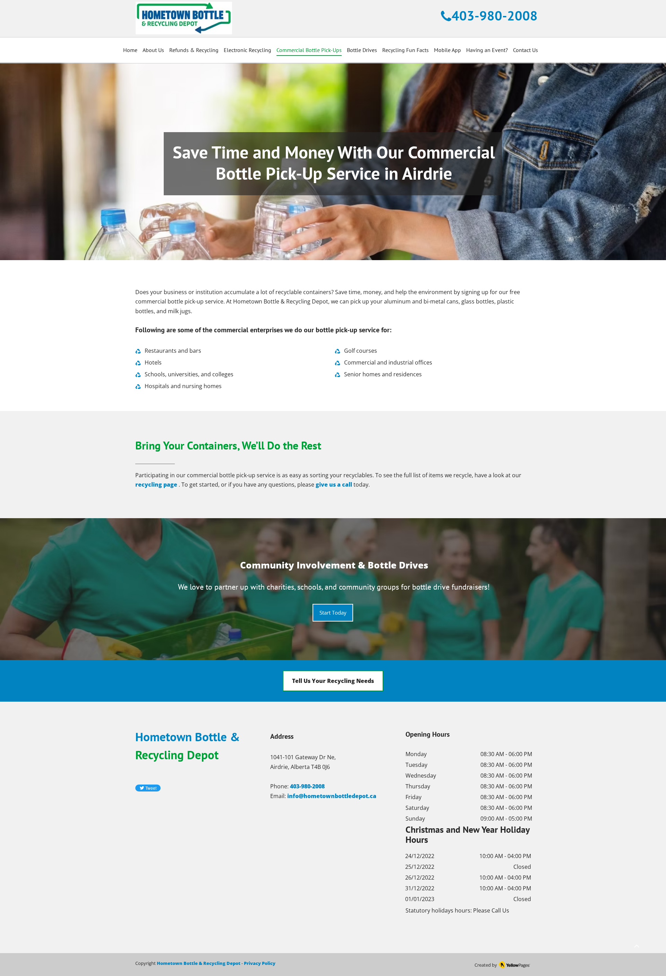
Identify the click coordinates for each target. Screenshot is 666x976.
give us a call (334, 484)
